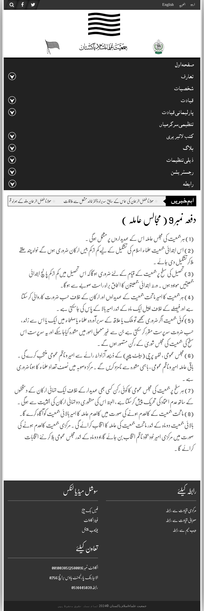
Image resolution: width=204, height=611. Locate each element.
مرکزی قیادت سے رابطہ (181, 510)
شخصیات (183, 89)
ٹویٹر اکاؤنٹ (91, 520)
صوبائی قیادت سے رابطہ (181, 520)
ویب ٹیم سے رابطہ (184, 530)
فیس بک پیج (90, 510)
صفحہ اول (184, 65)
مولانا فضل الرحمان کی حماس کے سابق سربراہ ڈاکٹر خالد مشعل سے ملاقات (144, 201)
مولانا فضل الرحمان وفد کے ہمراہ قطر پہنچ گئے (60, 201)
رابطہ (188, 184)
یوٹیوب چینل (90, 530)
